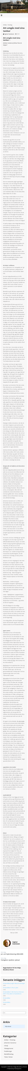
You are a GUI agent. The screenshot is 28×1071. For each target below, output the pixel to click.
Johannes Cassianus (10, 1043)
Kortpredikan (6, 998)
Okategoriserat (8, 1048)
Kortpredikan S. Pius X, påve (10, 987)
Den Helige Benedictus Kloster (14, 6)
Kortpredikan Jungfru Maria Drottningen (14, 983)
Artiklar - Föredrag (7, 25)
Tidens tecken (8, 1057)
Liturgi (6, 1045)
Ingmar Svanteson (9, 34)
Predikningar (8, 1051)
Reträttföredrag (8, 1054)
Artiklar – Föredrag (9, 1040)
